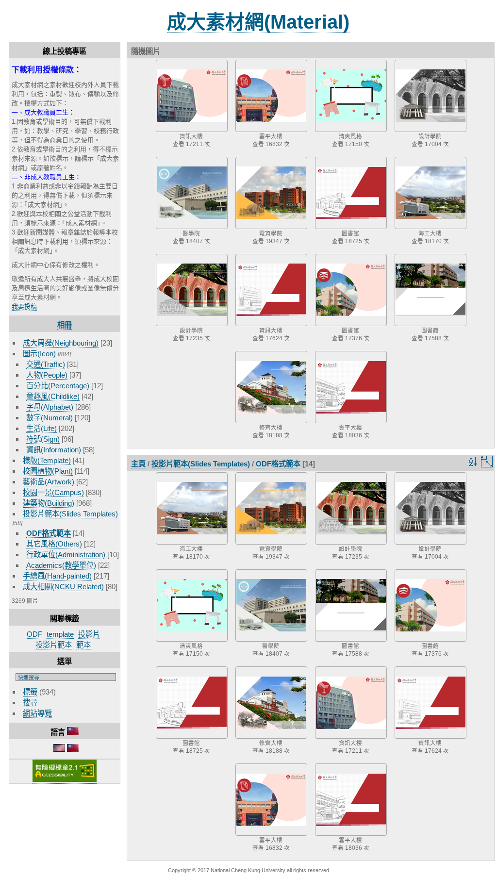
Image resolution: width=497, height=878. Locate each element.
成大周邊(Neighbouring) (61, 343)
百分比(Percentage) (57, 385)
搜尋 (30, 702)
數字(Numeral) (49, 418)
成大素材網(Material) (258, 22)
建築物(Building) (48, 503)
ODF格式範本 (48, 533)
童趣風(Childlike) (53, 396)
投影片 (89, 634)
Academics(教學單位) (61, 565)
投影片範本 (53, 645)
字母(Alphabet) (49, 407)
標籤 (30, 692)
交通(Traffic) (45, 364)
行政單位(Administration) (65, 554)
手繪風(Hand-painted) (57, 576)
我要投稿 (24, 306)
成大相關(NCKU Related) (63, 586)
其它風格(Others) (54, 544)
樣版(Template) (47, 460)
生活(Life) (41, 428)
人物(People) (46, 375)
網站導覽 (37, 713)
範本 (83, 645)
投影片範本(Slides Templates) (70, 514)
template (60, 634)
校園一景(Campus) (53, 492)
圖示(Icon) (39, 353)
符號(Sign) (43, 439)
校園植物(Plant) (48, 471)
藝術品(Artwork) (48, 482)
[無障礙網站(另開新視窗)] (65, 780)
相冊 (64, 325)
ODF (34, 634)
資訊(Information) (53, 450)
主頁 (138, 464)
